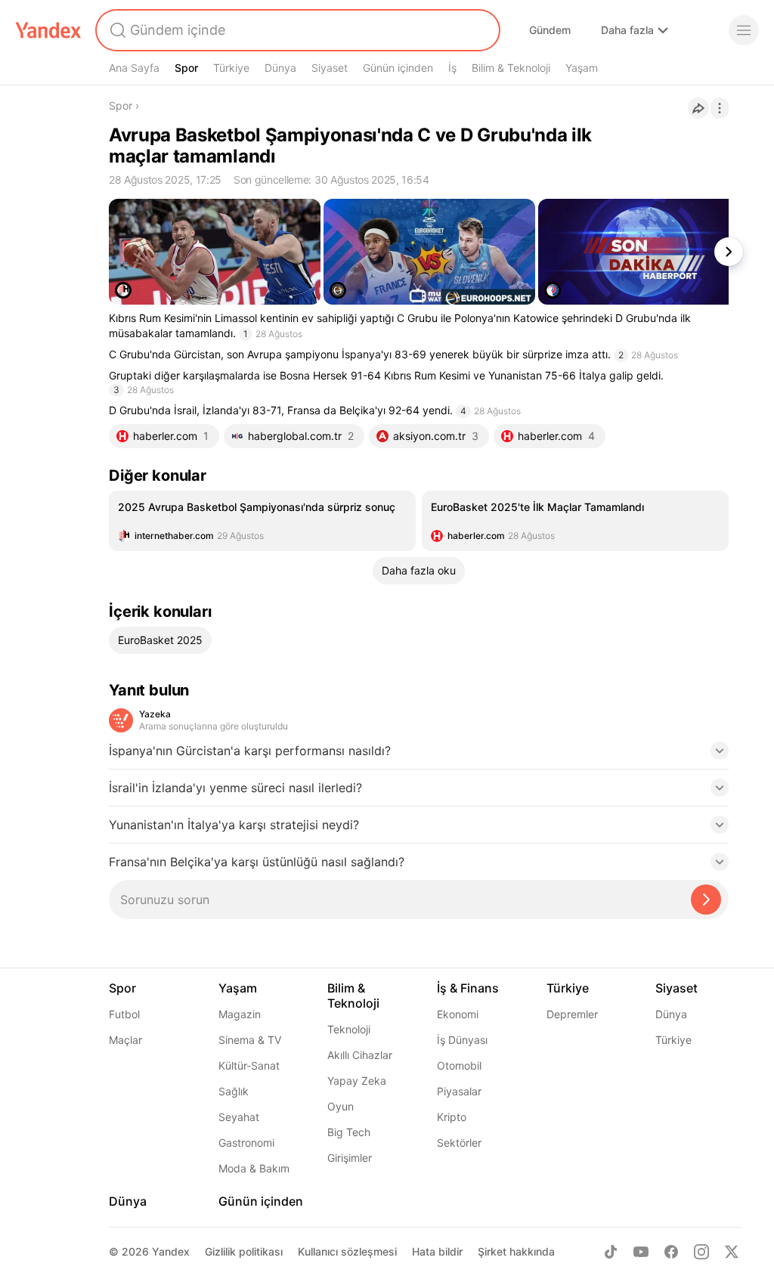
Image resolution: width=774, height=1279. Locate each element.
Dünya (280, 67)
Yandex (171, 1251)
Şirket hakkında (516, 1251)
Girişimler (349, 1157)
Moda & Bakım (253, 1168)
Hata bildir (437, 1251)
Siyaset (329, 67)
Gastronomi (246, 1142)
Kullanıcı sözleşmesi (347, 1251)
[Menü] (744, 30)
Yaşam (581, 67)
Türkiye (231, 67)
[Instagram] (701, 1251)
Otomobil (459, 1065)
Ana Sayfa (134, 67)
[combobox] (296, 30)
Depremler (572, 1014)
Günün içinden (398, 67)
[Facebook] (671, 1251)
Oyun (340, 1106)
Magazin (239, 1014)
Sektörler (459, 1142)
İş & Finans (468, 988)
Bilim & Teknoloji (511, 67)
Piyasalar (459, 1091)
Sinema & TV (249, 1039)
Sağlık (233, 1091)
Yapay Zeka (356, 1080)
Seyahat (238, 1116)
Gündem (550, 29)
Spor (186, 67)
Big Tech (348, 1132)
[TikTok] (610, 1251)
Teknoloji (348, 1029)
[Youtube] (641, 1251)
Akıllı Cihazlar (359, 1054)
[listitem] (262, 521)
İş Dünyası (462, 1039)
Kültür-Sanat (249, 1065)
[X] (731, 1251)
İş (452, 67)
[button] (419, 755)
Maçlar (125, 1039)
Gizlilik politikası (244, 1251)
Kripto (451, 1116)
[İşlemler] (720, 108)
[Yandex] (48, 30)
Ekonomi (457, 1014)
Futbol (124, 1014)
